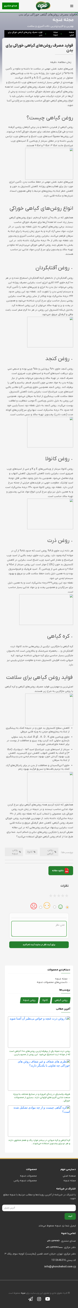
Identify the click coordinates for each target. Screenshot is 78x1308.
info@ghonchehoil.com (58, 1266)
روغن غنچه (29, 1000)
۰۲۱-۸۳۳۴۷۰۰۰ (54, 1247)
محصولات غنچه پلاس (25, 1180)
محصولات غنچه (28, 1176)
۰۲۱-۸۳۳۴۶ (53, 1241)
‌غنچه (23, 1293)
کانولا (45, 1000)
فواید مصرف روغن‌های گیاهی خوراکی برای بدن (25, 33)
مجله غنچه (55, 33)
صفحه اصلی (71, 33)
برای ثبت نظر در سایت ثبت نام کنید (39, 944)
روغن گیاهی (61, 1000)
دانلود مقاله (58, 870)
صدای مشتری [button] (10, 5)
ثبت (70, 1216)
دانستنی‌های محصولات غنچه (52, 982)
